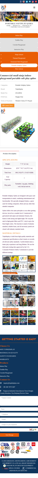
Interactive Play (19, 49)
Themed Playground (19, 58)
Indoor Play (19, 35)
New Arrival (19, 69)
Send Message (9, 435)
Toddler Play (19, 40)
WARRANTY (4, 359)
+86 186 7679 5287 (9, 387)
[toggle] (34, 7)
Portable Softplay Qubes (19, 65)
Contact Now (8, 105)
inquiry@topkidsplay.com (11, 383)
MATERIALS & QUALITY (9, 353)
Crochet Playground (19, 45)
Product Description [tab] (9, 153)
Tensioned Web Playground (19, 62)
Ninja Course (14, 468)
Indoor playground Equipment (19, 465)
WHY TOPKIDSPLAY (7, 349)
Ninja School (19, 54)
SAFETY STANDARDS (8, 356)
